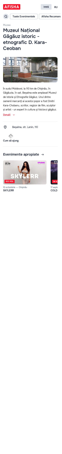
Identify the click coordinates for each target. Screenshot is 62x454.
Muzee (7, 25)
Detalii (7, 114)
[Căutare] (6, 16)
